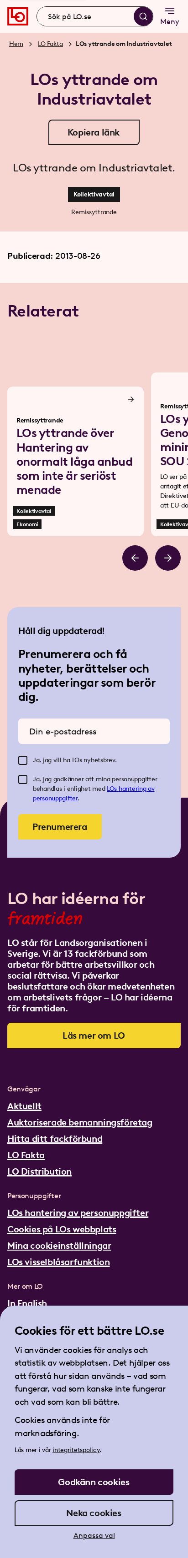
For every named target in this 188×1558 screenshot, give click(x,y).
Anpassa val (94, 1535)
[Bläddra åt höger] (168, 558)
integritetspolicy (75, 1450)
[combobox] (95, 16)
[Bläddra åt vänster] (135, 558)
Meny (169, 21)
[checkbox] (22, 760)
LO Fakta (50, 44)
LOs (113, 789)
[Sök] (143, 16)
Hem (16, 44)
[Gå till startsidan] (17, 16)
